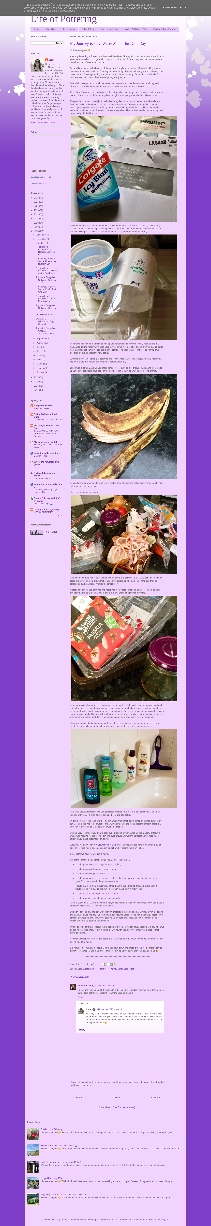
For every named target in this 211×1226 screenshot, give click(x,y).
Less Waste (83, 969)
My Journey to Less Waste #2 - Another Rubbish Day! (46, 261)
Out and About (88, 29)
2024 (36, 206)
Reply (80, 997)
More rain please (41, 408)
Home (36, 29)
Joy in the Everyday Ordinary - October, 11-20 (46, 280)
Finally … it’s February (51, 1129)
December (42, 235)
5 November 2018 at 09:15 (109, 1009)
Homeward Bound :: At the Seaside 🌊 (59, 1145)
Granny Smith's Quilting (46, 509)
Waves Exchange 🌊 (43, 504)
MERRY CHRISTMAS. (44, 512)
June (39, 351)
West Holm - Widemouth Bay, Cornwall (45, 321)
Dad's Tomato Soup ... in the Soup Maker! (61, 1162)
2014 (36, 390)
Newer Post (78, 1097)
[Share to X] (108, 964)
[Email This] (102, 964)
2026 (36, 198)
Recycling (111, 969)
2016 (36, 381)
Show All (61, 515)
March (40, 363)
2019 (36, 227)
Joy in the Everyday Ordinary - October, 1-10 (46, 308)
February (41, 368)
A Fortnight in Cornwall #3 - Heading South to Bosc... (45, 251)
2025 (36, 202)
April (39, 359)
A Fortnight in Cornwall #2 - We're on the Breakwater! (46, 270)
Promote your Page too (39, 183)
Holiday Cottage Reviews (164, 29)
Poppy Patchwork (43, 405)
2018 (36, 231)
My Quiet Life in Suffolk (46, 442)
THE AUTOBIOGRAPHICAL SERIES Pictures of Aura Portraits (46, 433)
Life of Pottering (63, 18)
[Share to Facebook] (111, 964)
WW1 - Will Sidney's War (136, 29)
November (42, 239)
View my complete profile (42, 122)
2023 (36, 210)
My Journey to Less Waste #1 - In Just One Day (46, 289)
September (42, 338)
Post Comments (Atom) (123, 1107)
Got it (184, 7)
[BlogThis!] (105, 964)
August (40, 343)
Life (35, 467)
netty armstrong (86, 985)
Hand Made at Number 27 (40, 177)
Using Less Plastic (127, 969)
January (41, 372)
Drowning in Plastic (88, 56)
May (39, 355)
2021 (36, 218)
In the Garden (69, 29)
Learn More (170, 7)
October (41, 243)
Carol (88, 1009)
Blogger (164, 1219)
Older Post (156, 1097)
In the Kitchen (51, 29)
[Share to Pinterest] (114, 964)
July (39, 347)
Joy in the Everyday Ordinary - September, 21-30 (45, 331)
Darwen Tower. (40, 456)
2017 (36, 377)
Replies (84, 1003)
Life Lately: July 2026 (43, 478)
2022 (36, 214)
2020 (36, 223)
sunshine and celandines (47, 453)
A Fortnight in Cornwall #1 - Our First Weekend (45, 298)
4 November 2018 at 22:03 (107, 985)
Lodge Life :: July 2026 (51, 1178)
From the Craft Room (109, 29)
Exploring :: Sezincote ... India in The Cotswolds (64, 1194)
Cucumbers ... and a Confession (48, 419)
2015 (36, 386)
